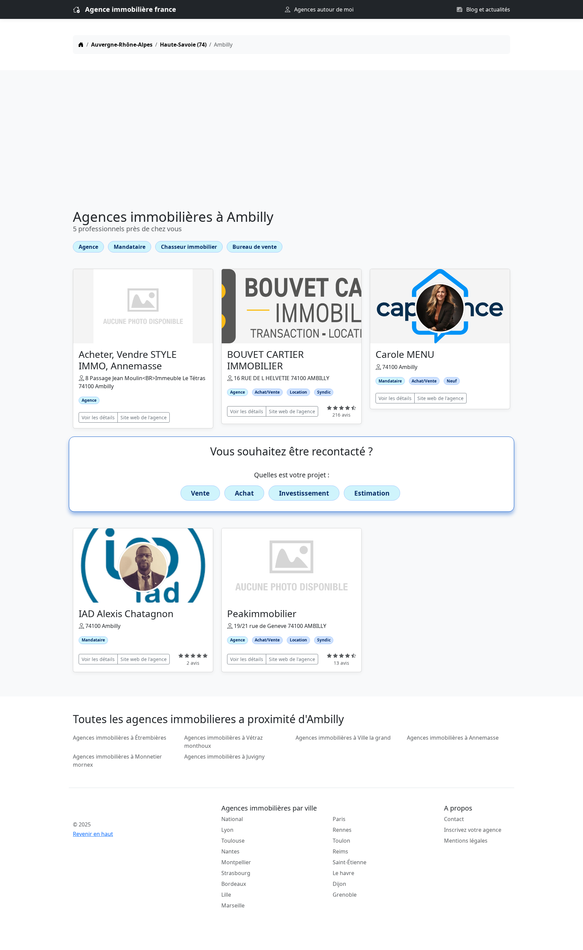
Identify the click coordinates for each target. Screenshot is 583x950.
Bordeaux (233, 884)
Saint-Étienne (349, 862)
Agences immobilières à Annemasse (453, 737)
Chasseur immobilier (189, 246)
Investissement (304, 493)
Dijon (339, 884)
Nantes (230, 851)
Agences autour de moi (323, 9)
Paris (339, 819)
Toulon (341, 840)
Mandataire (129, 246)
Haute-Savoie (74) (183, 44)
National (232, 819)
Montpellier (236, 862)
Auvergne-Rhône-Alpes (121, 44)
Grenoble (345, 894)
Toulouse (233, 840)
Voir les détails (98, 417)
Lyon (227, 830)
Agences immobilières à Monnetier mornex (117, 760)
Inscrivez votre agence (472, 830)
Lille (226, 894)
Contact (454, 819)
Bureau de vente (254, 246)
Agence (88, 246)
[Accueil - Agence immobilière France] (124, 809)
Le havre (343, 873)
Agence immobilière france (130, 9)
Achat (244, 493)
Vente (200, 493)
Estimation (372, 493)
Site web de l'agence (143, 417)
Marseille (233, 905)
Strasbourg (235, 873)
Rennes (342, 830)
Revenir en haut (93, 834)
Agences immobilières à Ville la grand (343, 737)
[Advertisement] (291, 141)
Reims (340, 851)
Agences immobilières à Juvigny (224, 756)
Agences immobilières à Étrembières (119, 737)
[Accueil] (81, 44)
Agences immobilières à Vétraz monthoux (223, 741)
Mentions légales (466, 840)
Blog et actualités (487, 9)
